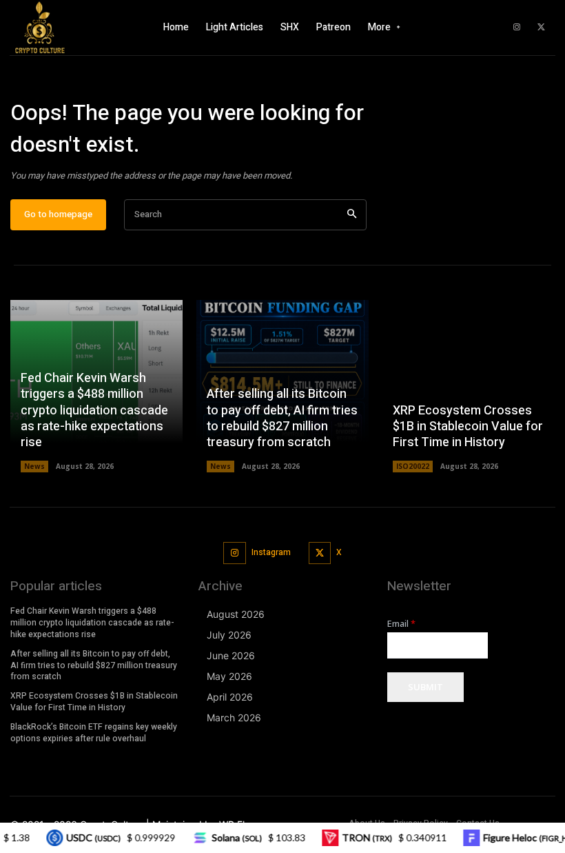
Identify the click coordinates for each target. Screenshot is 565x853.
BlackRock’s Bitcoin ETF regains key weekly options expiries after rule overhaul (93, 733)
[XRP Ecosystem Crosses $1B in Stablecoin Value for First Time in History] (468, 386)
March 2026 (234, 717)
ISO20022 (412, 466)
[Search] (352, 214)
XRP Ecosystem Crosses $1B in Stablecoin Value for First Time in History (468, 426)
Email (401, 624)
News (34, 466)
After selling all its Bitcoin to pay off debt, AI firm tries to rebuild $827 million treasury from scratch (282, 418)
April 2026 (230, 697)
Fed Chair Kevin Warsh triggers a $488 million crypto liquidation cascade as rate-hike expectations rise (94, 410)
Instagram (271, 552)
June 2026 (231, 655)
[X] (541, 27)
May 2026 (229, 676)
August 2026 (236, 614)
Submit (425, 687)
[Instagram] (516, 27)
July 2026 (229, 635)
